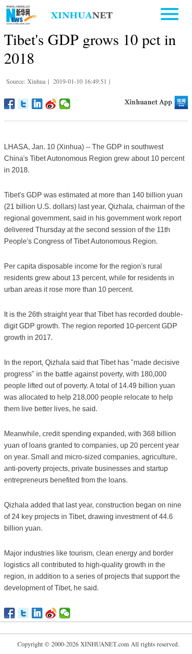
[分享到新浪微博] (51, 103)
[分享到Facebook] (9, 103)
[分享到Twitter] (23, 103)
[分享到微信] (65, 103)
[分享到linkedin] (37, 103)
